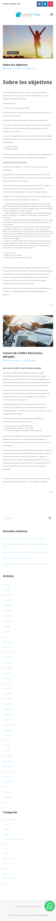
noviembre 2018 (8, 714)
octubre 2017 (7, 777)
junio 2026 (6, 585)
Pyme (5, 873)
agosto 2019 (7, 683)
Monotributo (7, 859)
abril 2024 (6, 637)
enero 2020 (7, 673)
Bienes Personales (9, 819)
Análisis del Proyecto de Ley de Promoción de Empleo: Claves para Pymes (26, 565)
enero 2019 (7, 704)
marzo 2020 (7, 663)
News (5, 864)
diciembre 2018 (8, 709)
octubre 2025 (7, 600)
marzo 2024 (7, 642)
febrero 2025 (7, 611)
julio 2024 (6, 626)
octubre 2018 (7, 720)
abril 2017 (6, 803)
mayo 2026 (7, 590)
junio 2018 (6, 740)
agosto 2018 (7, 730)
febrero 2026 (7, 595)
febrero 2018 (7, 761)
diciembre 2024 (8, 621)
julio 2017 (6, 787)
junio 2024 (6, 631)
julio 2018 (6, 735)
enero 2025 (7, 616)
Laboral (5, 854)
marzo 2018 (7, 756)
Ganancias (6, 834)
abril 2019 (6, 689)
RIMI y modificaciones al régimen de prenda (19, 558)
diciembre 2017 (8, 766)
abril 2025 (6, 606)
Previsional (7, 868)
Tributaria (6, 883)
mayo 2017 (6, 797)
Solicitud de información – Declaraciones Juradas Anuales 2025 (25, 552)
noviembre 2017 (8, 772)
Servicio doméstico (9, 878)
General (6, 844)
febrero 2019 (7, 699)
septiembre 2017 (9, 782)
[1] (18, 411)
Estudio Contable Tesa (11, 4)
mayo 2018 (6, 746)
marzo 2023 (7, 657)
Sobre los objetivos (15, 64)
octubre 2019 (7, 678)
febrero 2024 (7, 647)
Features (6, 829)
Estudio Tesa (30, 68)
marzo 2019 (7, 694)
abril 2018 (6, 751)
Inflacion (6, 849)
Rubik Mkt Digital (41, 915)
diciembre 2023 (8, 652)
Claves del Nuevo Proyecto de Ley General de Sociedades (23, 538)
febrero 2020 (7, 668)
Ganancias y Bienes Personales (14, 839)
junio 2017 (6, 792)
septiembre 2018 (9, 725)
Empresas (6, 824)
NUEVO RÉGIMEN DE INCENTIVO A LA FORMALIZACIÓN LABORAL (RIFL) (27, 545)
